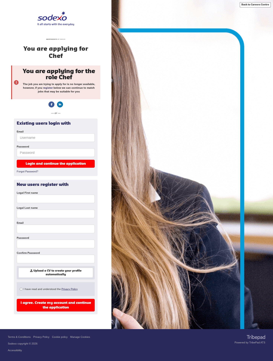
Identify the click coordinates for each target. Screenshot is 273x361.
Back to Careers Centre (255, 5)
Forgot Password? (27, 171)
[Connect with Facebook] (51, 104)
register (48, 87)
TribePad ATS (257, 342)
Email (20, 222)
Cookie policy (60, 336)
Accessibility (15, 350)
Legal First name (27, 192)
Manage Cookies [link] (80, 336)
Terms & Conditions (19, 336)
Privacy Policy (69, 289)
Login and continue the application (56, 163)
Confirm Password (28, 252)
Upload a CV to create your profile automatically (57, 273)
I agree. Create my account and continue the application (56, 305)
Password (23, 237)
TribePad (256, 338)
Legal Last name (27, 207)
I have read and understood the (51, 289)
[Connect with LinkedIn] (60, 104)
